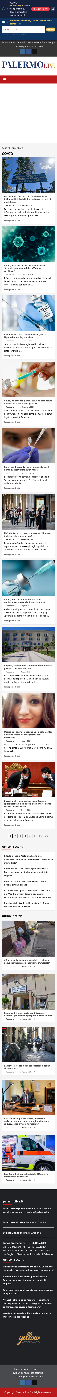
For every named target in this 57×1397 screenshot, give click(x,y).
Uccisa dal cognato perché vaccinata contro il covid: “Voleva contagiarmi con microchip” (28, 734)
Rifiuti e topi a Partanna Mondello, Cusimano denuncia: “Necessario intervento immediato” (28, 859)
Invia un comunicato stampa (41, 42)
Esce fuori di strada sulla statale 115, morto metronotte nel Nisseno (28, 905)
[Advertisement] (28, 113)
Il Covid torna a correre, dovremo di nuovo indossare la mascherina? (27, 534)
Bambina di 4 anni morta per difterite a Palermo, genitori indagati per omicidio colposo (26, 872)
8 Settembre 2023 (26, 539)
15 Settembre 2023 (27, 407)
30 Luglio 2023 (25, 741)
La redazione (8, 42)
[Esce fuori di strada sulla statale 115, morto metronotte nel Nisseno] (28, 1153)
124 (35, 836)
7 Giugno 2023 (25, 810)
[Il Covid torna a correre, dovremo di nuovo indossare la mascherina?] (28, 512)
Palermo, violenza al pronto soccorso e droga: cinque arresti (25, 883)
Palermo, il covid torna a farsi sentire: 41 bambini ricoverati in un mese (26, 468)
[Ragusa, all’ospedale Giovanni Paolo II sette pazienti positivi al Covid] (28, 644)
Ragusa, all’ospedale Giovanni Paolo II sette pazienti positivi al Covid (28, 667)
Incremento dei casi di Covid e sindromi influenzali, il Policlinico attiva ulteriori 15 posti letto (27, 199)
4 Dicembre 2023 (26, 341)
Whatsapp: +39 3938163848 (29, 46)
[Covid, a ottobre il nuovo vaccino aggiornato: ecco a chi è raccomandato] (28, 578)
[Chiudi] (7, 8)
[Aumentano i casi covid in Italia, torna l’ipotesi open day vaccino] (28, 313)
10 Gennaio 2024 (26, 205)
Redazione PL (11, 205)
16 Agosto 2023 (25, 606)
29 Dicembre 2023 (26, 274)
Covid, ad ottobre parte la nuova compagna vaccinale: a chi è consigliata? (28, 402)
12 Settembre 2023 (27, 473)
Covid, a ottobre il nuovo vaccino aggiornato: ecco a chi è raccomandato (25, 601)
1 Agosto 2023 (25, 672)
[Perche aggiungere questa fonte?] (53, 9)
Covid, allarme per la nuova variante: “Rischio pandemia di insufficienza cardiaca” (24, 268)
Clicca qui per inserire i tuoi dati (14, 35)
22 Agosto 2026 (25, 966)
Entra (50, 29)
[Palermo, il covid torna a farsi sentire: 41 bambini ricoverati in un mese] (28, 445)
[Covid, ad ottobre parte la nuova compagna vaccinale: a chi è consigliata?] (28, 379)
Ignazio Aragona (32, 1232)
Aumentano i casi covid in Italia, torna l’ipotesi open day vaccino (25, 336)
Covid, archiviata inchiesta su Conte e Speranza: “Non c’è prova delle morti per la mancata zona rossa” (27, 803)
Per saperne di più (12, 220)
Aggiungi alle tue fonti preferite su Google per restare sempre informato (20, 8)
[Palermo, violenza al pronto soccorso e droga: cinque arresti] (28, 1044)
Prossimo (43, 836)
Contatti (21, 42)
